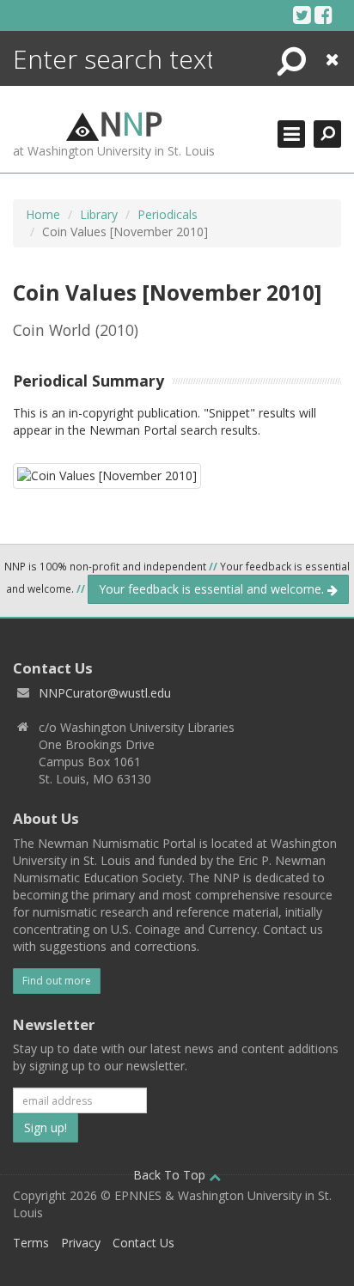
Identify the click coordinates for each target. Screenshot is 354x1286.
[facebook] (323, 14)
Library (99, 214)
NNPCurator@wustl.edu (105, 693)
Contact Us (143, 1242)
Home (43, 214)
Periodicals (167, 214)
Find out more (56, 980)
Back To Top (171, 1175)
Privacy (81, 1242)
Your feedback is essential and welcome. (213, 589)
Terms (31, 1242)
